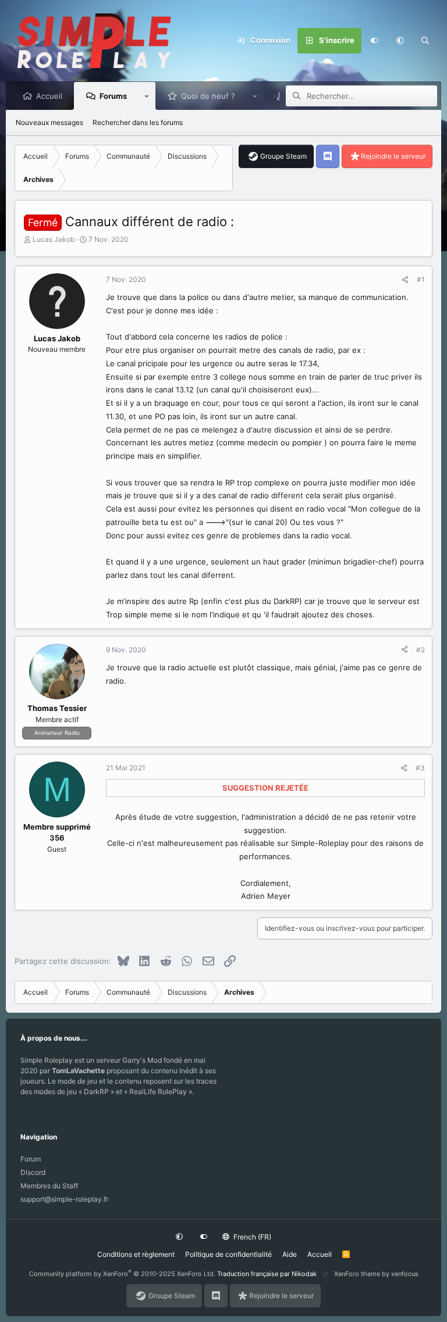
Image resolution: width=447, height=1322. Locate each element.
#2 (420, 649)
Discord (32, 1172)
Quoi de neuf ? (208, 96)
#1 (421, 279)
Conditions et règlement (136, 1254)
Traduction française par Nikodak (267, 1274)
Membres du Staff (49, 1185)
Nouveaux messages (49, 122)
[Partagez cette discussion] (405, 280)
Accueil (49, 96)
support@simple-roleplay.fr (64, 1199)
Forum (30, 1159)
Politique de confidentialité (228, 1254)
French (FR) (251, 1236)
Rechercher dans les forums (138, 122)
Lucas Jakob (53, 239)
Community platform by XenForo (122, 1274)
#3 (420, 767)
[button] (400, 40)
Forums (113, 96)
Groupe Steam (283, 156)
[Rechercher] (425, 40)
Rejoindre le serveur (393, 156)
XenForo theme (357, 1274)
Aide (289, 1254)
